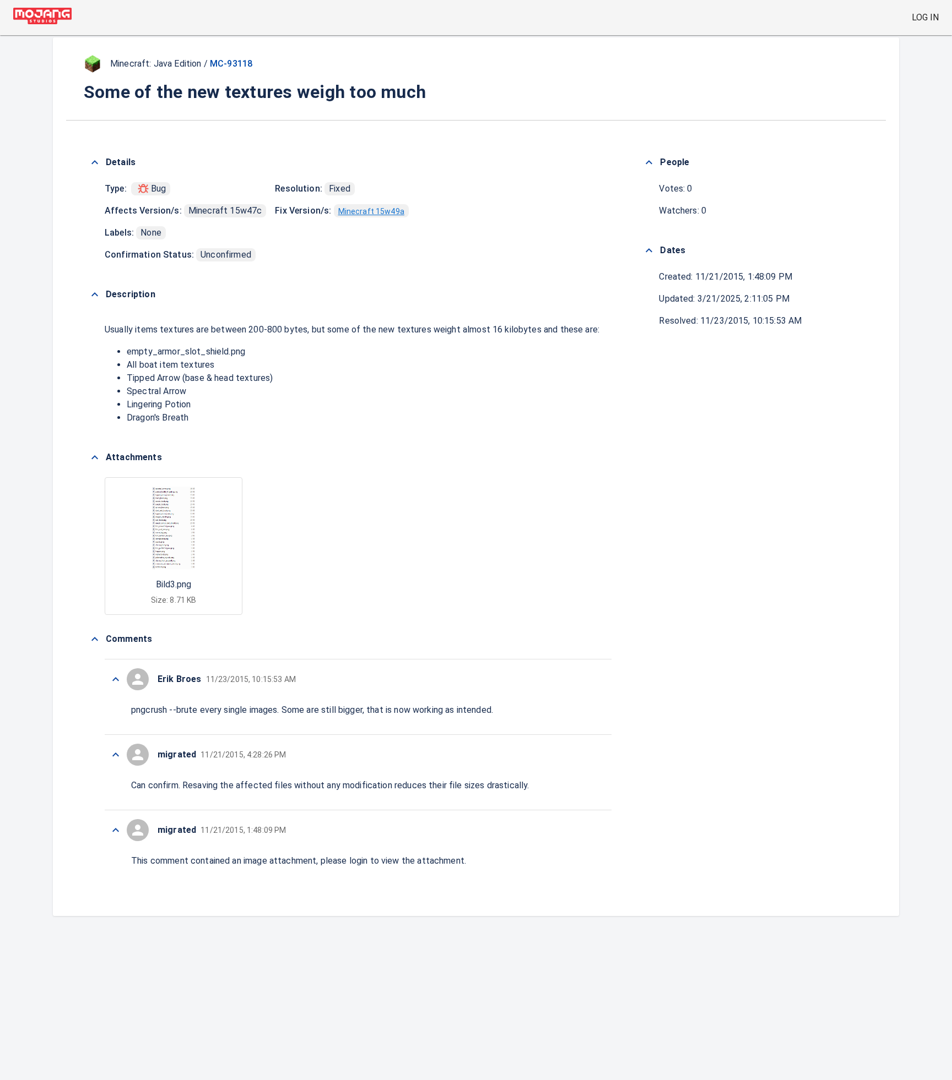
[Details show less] (95, 162)
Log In (925, 17)
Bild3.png (173, 584)
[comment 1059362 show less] (116, 755)
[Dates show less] (649, 250)
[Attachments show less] (95, 457)
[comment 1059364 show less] (116, 679)
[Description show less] (95, 294)
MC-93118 (231, 63)
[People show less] (649, 162)
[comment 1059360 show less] (116, 830)
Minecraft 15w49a (371, 211)
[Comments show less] (95, 639)
